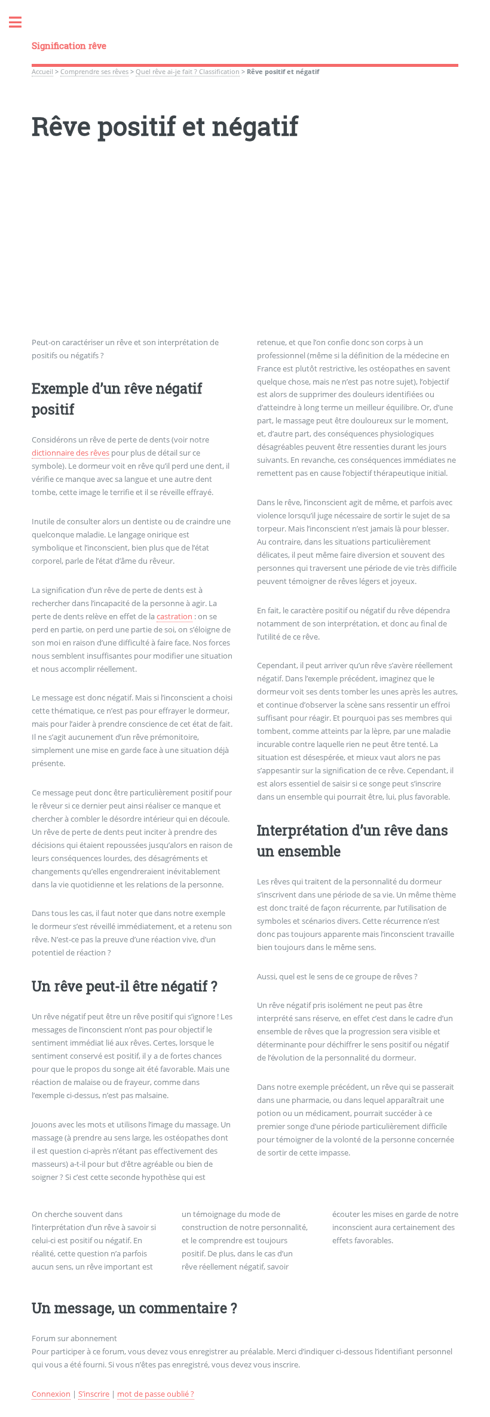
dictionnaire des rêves (70, 452)
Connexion (51, 1393)
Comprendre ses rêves (94, 71)
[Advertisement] (245, 252)
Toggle (21, 22)
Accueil (42, 71)
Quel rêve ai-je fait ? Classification (188, 71)
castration (174, 616)
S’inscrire (93, 1393)
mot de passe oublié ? (155, 1393)
